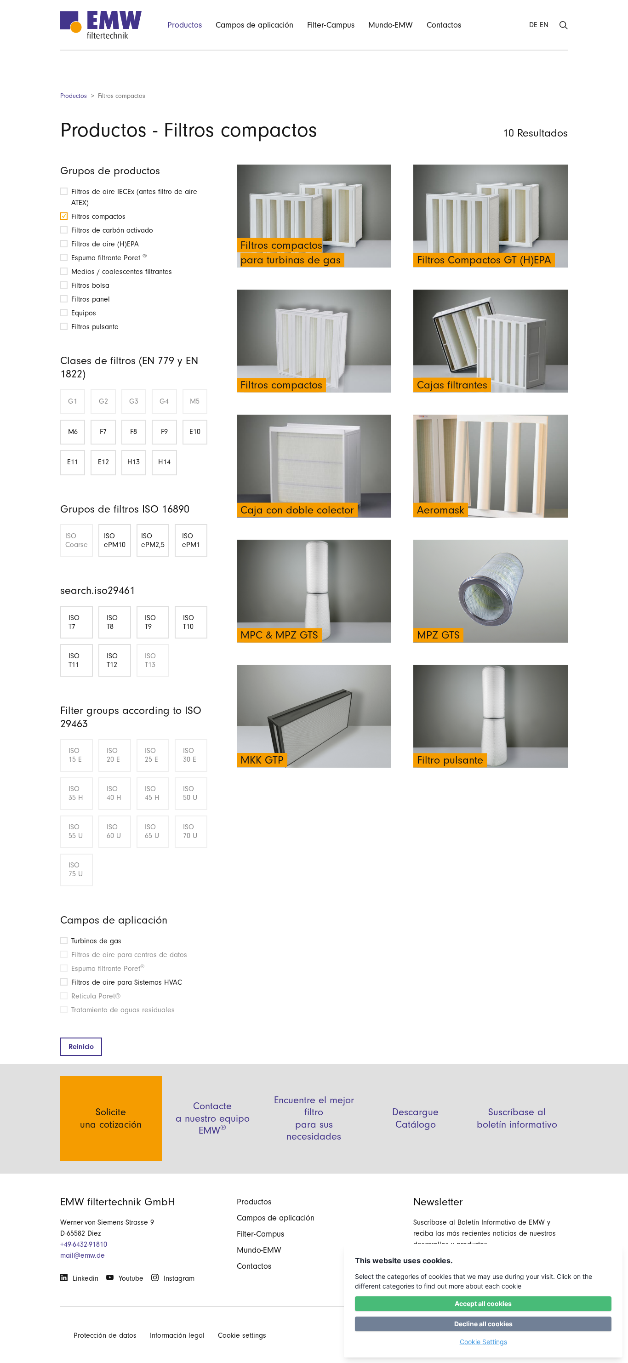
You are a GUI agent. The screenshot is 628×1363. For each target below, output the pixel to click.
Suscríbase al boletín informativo (517, 1118)
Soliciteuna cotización (111, 1118)
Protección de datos (105, 1335)
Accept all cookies (483, 1303)
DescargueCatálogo (415, 1118)
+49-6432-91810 (83, 1244)
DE (533, 25)
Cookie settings (242, 1335)
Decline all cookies (483, 1324)
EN (544, 25)
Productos (73, 96)
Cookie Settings (483, 1342)
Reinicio (81, 1047)
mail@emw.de (82, 1255)
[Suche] (563, 25)
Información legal (177, 1335)
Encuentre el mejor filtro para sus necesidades (314, 1118)
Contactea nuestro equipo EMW (213, 1118)
